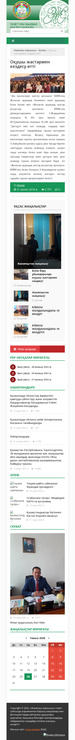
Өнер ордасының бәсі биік (27, 622)
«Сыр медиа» (32, 729)
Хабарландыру (19, 436)
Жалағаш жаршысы (37, 16)
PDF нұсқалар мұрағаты (30, 358)
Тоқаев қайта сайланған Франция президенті (42, 485)
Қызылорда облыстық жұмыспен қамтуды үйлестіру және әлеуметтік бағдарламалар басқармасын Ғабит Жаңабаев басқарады (33, 401)
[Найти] (62, 31)
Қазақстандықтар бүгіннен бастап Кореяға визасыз (44, 514)
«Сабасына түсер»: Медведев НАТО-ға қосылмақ (45, 499)
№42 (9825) (23, 367)
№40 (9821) (23, 379)
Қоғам (21, 185)
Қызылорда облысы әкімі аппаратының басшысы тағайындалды (36, 421)
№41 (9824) (23, 373)
